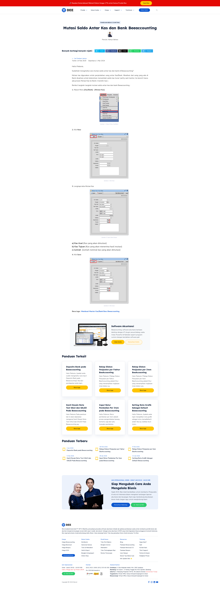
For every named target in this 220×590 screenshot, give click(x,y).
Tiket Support (143, 550)
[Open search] (157, 10)
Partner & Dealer (144, 553)
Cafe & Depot (85, 550)
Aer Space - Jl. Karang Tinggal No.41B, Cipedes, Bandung (130, 570)
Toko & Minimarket (87, 548)
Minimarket (104, 548)
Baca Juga (77, 387)
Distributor (84, 542)
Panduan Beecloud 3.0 (127, 548)
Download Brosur (68, 555)
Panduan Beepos (125, 550)
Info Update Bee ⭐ (126, 559)
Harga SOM (65, 550)
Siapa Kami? (143, 542)
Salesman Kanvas (86, 545)
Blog (121, 542)
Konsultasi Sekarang (120, 505)
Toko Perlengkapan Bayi (108, 550)
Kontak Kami (143, 548)
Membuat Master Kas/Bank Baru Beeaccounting (100, 311)
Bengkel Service (105, 545)
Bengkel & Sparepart (87, 553)
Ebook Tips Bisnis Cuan (127, 556)
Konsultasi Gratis (133, 342)
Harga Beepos (66, 548)
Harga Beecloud (67, 545)
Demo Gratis (144, 10)
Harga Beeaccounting (68, 542)
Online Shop (85, 556)
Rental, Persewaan (106, 553)
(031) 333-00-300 (103, 568)
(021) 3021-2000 (91, 568)
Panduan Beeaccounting (127, 545)
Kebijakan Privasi (144, 556)
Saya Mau (146, 3)
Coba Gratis (118, 342)
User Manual (124, 553)
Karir (140, 545)
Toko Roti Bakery (106, 542)
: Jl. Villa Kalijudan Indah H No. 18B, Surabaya (126, 568)
